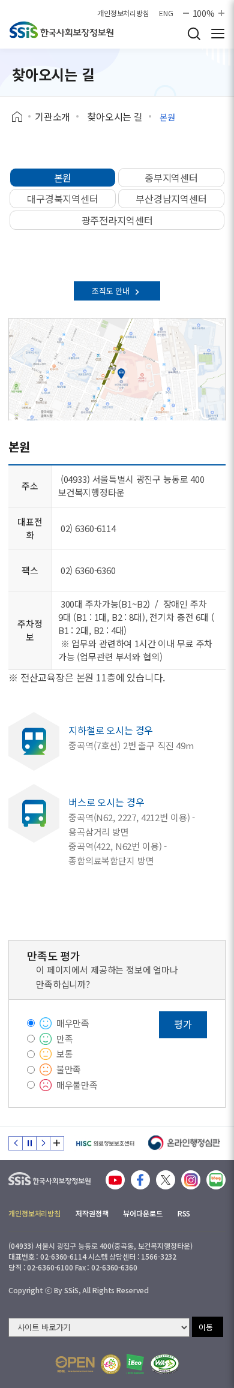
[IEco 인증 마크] (135, 1364)
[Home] (21, 117)
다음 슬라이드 (43, 1143)
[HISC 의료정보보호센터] (105, 1143)
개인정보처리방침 (123, 13)
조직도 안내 (112, 290)
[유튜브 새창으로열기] (115, 1179)
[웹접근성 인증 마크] (164, 1364)
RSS (184, 1213)
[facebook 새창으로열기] (140, 1179)
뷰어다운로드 (142, 1213)
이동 (206, 1327)
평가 (183, 1024)
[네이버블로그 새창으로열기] (216, 1179)
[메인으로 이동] (49, 1176)
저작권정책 (92, 1213)
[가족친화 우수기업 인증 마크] (111, 1364)
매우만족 (72, 1023)
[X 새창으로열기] (165, 1179)
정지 (29, 1143)
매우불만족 (77, 1084)
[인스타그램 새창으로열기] (190, 1179)
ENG (166, 13)
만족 (64, 1038)
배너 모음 (57, 1143)
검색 (193, 33)
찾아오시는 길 (115, 116)
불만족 (69, 1069)
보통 (64, 1053)
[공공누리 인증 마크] (75, 1364)
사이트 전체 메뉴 (217, 33)
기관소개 (52, 116)
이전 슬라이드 (15, 1143)
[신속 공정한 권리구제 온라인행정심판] (184, 1143)
